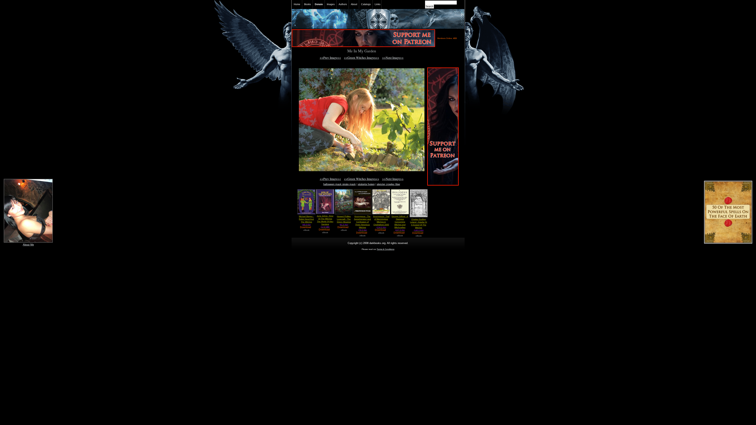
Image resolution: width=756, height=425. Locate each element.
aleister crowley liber (388, 184)
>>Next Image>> (393, 57)
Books (307, 4)
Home (297, 4)
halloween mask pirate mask (339, 184)
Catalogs (366, 4)
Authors (343, 4)
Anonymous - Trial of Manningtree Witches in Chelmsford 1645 (381, 221)
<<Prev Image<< (330, 57)
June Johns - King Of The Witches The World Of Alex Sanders (325, 221)
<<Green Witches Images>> (361, 57)
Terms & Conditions (385, 249)
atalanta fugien (366, 184)
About (354, 4)
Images (331, 4)
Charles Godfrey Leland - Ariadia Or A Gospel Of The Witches (418, 224)
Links (377, 4)
